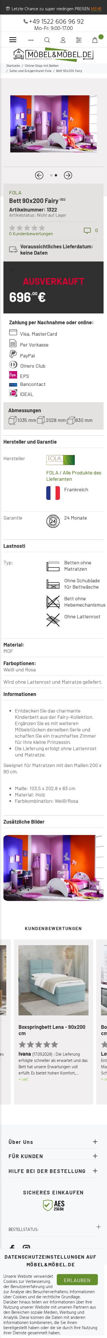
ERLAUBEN (77, 1280)
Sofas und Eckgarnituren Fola (30, 71)
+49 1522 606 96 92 (56, 22)
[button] (39, 175)
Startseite (13, 66)
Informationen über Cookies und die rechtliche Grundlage (49, 1295)
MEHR (96, 9)
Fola (15, 192)
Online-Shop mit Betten (41, 66)
